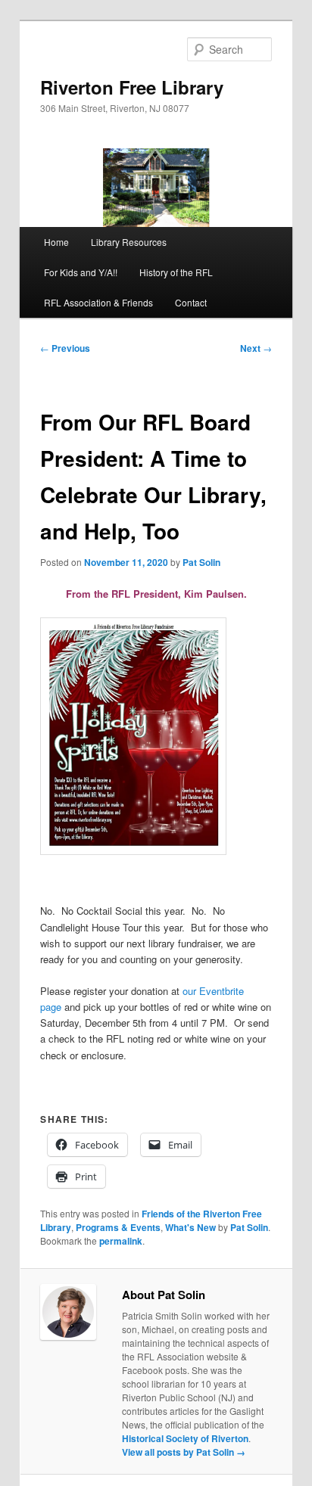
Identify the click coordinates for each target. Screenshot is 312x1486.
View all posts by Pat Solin (183, 1452)
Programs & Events (118, 1227)
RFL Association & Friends (98, 302)
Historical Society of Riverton (185, 1438)
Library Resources (129, 241)
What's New (190, 1227)
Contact (191, 302)
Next (256, 348)
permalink (120, 1241)
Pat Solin (201, 562)
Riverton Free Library (131, 87)
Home (56, 241)
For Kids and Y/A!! (80, 272)
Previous (65, 348)
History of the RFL (176, 272)
